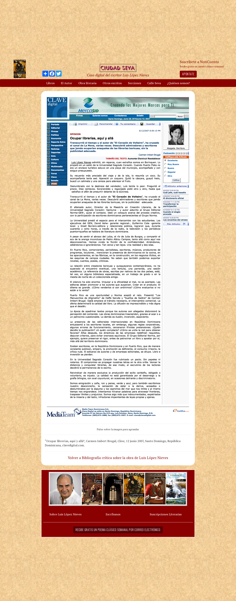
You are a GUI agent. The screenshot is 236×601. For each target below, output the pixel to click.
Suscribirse (99, 328)
